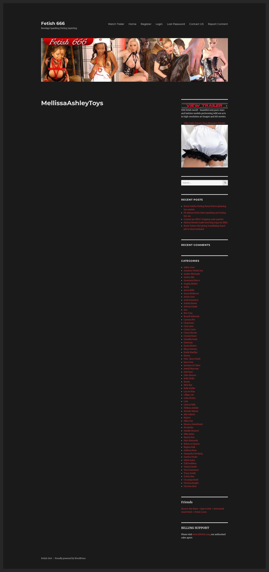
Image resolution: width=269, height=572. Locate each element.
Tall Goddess (190, 463)
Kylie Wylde (189, 388)
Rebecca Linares (192, 444)
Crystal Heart (190, 336)
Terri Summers (191, 470)
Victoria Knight (191, 483)
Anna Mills (189, 290)
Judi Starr (188, 372)
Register (146, 24)
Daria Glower (190, 346)
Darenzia (188, 342)
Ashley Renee (190, 303)
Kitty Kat (188, 385)
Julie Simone (190, 375)
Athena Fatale (190, 306)
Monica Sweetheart (193, 424)
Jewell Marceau (191, 368)
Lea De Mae (189, 391)
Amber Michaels (192, 274)
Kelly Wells (189, 378)
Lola (186, 401)
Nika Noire (189, 434)
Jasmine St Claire (192, 365)
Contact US (196, 24)
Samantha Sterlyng (193, 453)
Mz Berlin (188, 427)
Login (159, 24)
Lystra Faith (190, 404)
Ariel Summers (191, 300)
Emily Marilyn (191, 352)
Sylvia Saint (189, 460)
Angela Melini (190, 283)
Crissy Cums (190, 329)
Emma (187, 355)
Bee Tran (188, 313)
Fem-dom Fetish (192, 359)
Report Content (218, 24)
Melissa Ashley (191, 408)
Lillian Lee (189, 395)
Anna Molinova (191, 293)
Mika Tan (188, 421)
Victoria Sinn (190, 486)
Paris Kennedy (191, 440)
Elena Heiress (190, 349)
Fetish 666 (53, 23)
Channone (189, 323)
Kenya (187, 381)
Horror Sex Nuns (189, 508)
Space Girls (205, 508)
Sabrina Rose (190, 450)
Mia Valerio (189, 414)
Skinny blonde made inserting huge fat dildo (206, 222)
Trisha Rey (189, 476)
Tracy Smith (190, 473)
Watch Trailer (116, 24)
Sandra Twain (190, 457)
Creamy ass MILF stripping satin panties (204, 219)
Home (132, 24)
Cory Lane (188, 326)
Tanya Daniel (190, 466)
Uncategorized (191, 479)
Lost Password (176, 24)
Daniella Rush (190, 339)
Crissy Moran (190, 332)
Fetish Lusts (201, 512)
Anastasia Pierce (192, 280)
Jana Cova (188, 362)
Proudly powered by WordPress (70, 558)
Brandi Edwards (191, 316)
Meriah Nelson (191, 411)
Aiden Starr (189, 267)
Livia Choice (190, 398)
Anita (186, 287)
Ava (185, 310)
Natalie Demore (191, 430)
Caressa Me (189, 319)
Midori (187, 417)
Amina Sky (189, 277)
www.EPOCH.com (201, 534)
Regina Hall (189, 447)
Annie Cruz (189, 296)
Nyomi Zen (189, 437)
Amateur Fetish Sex (193, 270)
